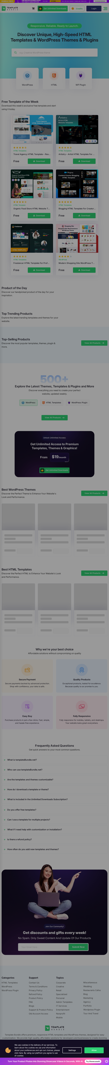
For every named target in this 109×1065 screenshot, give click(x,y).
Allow (94, 1050)
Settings (72, 1050)
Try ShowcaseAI (93, 1061)
